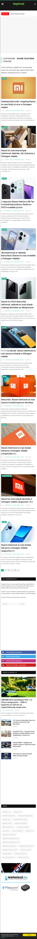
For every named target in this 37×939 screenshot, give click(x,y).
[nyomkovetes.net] (16, 892)
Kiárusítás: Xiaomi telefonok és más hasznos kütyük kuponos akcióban (18, 401)
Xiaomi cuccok (25, 850)
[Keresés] (35, 4)
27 (15, 570)
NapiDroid (18, 3)
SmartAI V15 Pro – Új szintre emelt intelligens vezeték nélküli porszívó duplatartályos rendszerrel (24, 733)
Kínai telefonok (8, 827)
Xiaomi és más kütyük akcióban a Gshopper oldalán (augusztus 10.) (17, 500)
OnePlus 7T (29, 831)
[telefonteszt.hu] (16, 882)
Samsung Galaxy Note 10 (11, 842)
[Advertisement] (18, 34)
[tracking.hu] (16, 872)
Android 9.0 (6, 812)
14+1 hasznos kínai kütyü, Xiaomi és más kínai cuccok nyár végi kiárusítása (24, 722)
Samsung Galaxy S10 (26, 846)
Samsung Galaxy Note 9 (10, 838)
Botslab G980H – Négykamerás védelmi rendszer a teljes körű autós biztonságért (24, 744)
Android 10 (17, 812)
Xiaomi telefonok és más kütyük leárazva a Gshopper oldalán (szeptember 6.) (16, 451)
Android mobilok (6, 475)
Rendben (29, 935)
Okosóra (6, 831)
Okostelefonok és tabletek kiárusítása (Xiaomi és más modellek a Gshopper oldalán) (18, 256)
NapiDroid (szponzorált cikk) (14, 110)
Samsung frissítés (9, 834)
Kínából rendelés (20, 823)
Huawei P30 (6, 819)
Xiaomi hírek (7, 853)
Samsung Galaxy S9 (9, 846)
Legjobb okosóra (23, 827)
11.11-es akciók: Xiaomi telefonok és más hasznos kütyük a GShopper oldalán (18, 353)
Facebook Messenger (25, 815)
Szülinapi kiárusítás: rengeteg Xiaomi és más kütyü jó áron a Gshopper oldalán (18, 104)
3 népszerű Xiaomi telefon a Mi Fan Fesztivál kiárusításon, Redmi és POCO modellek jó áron (17, 204)
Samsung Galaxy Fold (10, 850)
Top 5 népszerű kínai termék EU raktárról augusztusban (22, 754)
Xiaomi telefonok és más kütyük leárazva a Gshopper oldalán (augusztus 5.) (16, 548)
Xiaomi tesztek (23, 857)
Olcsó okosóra (17, 831)
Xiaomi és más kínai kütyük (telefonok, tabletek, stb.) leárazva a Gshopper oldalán (18, 153)
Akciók (4, 78)
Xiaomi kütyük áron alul (17, 14)
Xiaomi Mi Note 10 (20, 853)
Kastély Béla (9, 710)
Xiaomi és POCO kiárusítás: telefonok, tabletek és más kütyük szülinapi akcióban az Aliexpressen (17, 304)
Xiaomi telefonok (8, 857)
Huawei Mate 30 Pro (20, 819)
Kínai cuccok (7, 823)
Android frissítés (9, 815)
